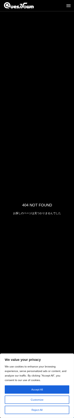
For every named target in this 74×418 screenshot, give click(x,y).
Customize (37, 399)
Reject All (37, 409)
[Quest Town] (19, 5)
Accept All (37, 389)
